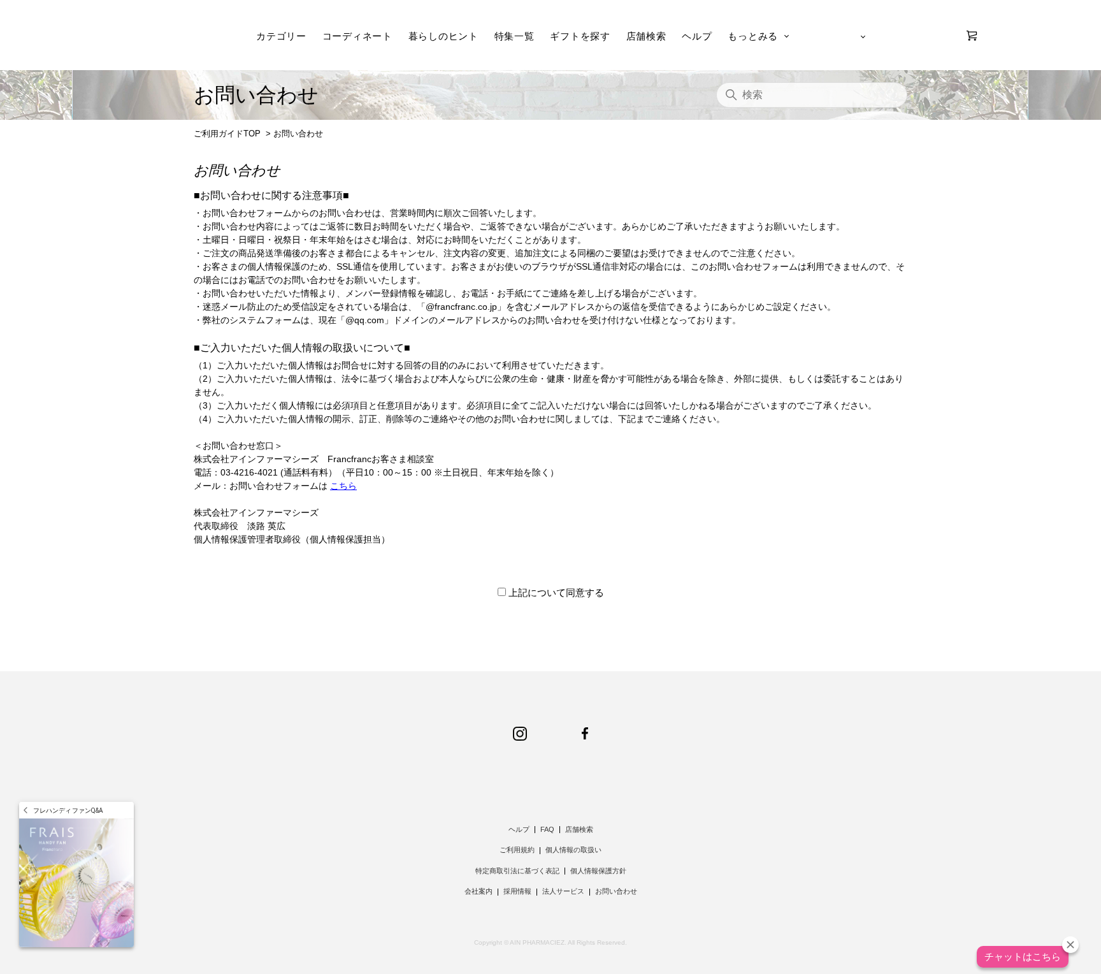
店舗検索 (646, 36)
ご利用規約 (517, 850)
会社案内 (478, 891)
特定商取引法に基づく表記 (517, 871)
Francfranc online (173, 36)
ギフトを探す (580, 36)
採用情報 (517, 891)
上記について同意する (556, 592)
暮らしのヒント (443, 36)
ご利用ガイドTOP (227, 133)
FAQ (547, 829)
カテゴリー (281, 36)
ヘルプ (697, 36)
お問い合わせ (616, 891)
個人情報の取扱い (573, 850)
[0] (972, 36)
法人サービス (563, 891)
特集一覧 (514, 36)
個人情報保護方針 (598, 871)
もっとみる (753, 36)
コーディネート (357, 36)
